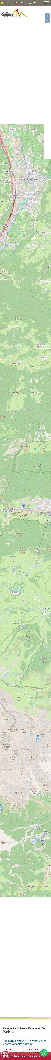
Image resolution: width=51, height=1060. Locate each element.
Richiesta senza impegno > (25, 1056)
